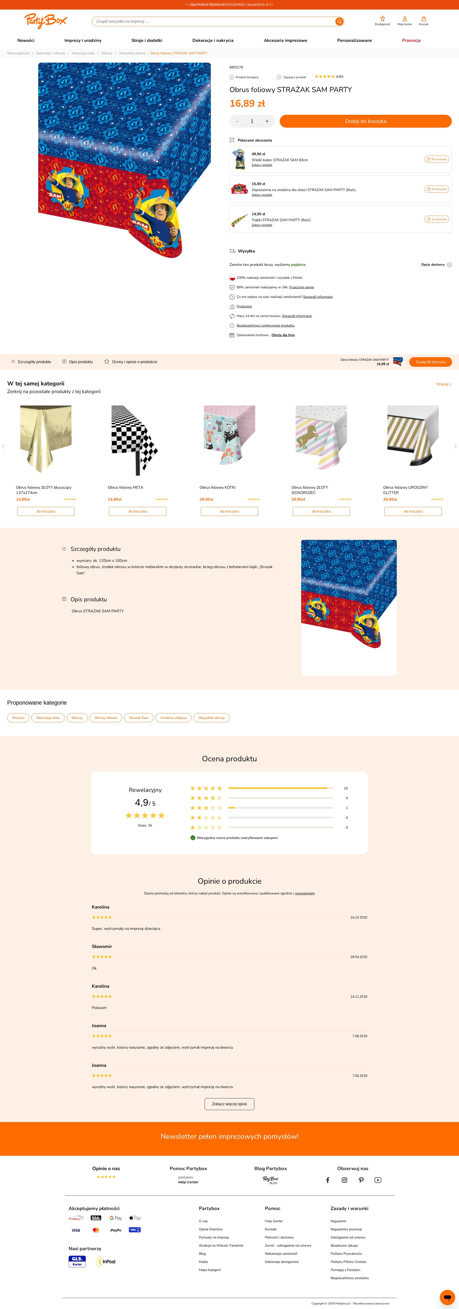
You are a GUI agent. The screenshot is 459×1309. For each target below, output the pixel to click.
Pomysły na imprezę (214, 1237)
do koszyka (46, 511)
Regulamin (338, 1221)
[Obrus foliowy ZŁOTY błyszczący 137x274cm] (46, 441)
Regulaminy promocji (346, 1229)
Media (203, 1262)
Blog (202, 1253)
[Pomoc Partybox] (188, 1184)
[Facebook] (328, 1184)
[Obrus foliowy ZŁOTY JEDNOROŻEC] (321, 441)
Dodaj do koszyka (366, 121)
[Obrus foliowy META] (138, 441)
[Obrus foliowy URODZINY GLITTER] (413, 441)
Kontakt (271, 1229)
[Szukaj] (339, 21)
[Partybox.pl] (46, 28)
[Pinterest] (361, 1184)
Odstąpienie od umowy (348, 1237)
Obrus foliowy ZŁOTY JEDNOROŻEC (309, 490)
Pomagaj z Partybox (345, 1270)
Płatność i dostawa (279, 1237)
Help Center (274, 1221)
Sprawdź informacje (318, 297)
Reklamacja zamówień (281, 1253)
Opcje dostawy (433, 264)
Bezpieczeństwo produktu (350, 1278)
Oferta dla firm (283, 335)
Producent (244, 306)
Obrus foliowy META (125, 487)
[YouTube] (378, 1184)
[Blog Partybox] (270, 1184)
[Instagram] (344, 1184)
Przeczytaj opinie (301, 287)
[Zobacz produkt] (241, 159)
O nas (203, 1221)
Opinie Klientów (211, 1229)
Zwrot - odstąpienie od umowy (288, 1245)
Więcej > (444, 384)
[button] (382, 21)
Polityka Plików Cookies (348, 1262)
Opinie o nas (106, 1168)
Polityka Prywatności (346, 1253)
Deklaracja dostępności (282, 1262)
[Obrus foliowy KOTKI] (229, 441)
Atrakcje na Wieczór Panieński (221, 1245)
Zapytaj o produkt (295, 77)
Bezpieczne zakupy (344, 1245)
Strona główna (18, 53)
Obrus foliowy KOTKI (217, 487)
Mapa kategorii (210, 1270)
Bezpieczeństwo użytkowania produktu (266, 325)
